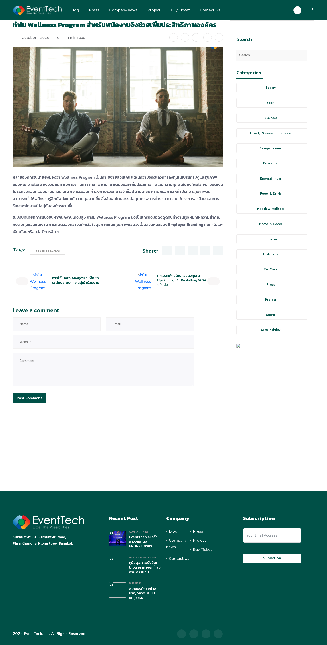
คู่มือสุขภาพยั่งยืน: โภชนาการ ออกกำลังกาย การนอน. (145, 567)
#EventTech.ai (47, 250)
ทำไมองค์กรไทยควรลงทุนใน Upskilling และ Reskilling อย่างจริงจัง (181, 280)
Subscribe (272, 558)
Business (135, 583)
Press (94, 10)
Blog (75, 10)
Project (154, 10)
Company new (138, 531)
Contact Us (210, 10)
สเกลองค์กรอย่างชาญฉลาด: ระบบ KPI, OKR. (142, 593)
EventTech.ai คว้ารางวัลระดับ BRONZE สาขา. (143, 541)
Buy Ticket (180, 10)
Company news (123, 10)
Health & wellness (142, 557)
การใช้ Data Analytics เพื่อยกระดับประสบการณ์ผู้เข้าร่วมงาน (75, 280)
